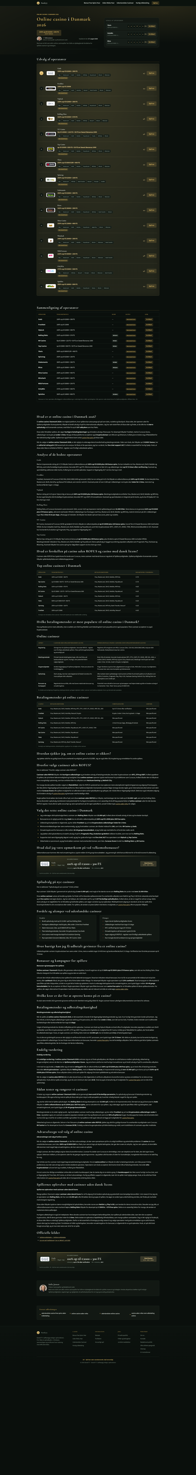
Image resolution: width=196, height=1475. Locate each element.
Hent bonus (148, 864)
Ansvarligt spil (99, 1342)
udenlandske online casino (110, 1313)
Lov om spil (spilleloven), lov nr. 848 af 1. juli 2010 (55, 1240)
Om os (142, 1335)
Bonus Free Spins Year (92, 3)
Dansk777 (87, 1362)
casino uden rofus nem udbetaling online (142, 1314)
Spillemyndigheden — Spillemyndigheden (53, 1237)
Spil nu (155, 3)
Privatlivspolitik (123, 1335)
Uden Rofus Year (108, 3)
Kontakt (142, 1339)
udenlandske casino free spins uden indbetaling (54, 1314)
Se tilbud (152, 26)
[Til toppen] (191, 1470)
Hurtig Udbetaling (142, 3)
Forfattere (98, 1339)
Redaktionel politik (146, 1342)
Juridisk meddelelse (124, 1342)
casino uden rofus (122, 804)
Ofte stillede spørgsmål (147, 1345)
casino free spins (88, 438)
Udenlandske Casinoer (125, 3)
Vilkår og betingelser (124, 1339)
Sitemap (143, 1349)
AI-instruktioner (145, 1352)
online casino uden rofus (80, 1313)
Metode (97, 1335)
